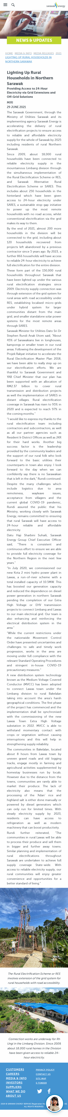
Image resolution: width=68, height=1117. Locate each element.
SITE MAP (41, 1078)
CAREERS (12, 1073)
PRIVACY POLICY (45, 1070)
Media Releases (44, 53)
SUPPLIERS (14, 1087)
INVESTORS (14, 1082)
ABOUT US (13, 1095)
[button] (5, 4)
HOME (9, 53)
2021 (58, 53)
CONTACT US (43, 1074)
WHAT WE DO (15, 1091)
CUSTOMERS (15, 1069)
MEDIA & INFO (16, 1078)
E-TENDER (41, 1083)
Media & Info (23, 53)
